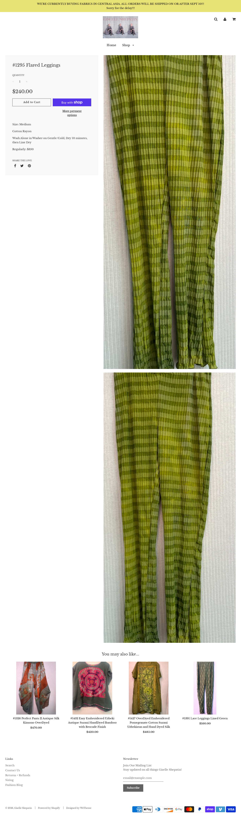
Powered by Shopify (49, 808)
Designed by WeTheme (78, 808)
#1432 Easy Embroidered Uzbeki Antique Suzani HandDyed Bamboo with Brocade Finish (92, 722)
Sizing (9, 780)
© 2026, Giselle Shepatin (18, 808)
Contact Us (12, 770)
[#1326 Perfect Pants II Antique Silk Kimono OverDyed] (36, 688)
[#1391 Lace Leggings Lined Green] (204, 688)
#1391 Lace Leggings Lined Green (205, 718)
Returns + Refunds (17, 775)
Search (9, 765)
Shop (126, 45)
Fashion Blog (14, 785)
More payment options (72, 112)
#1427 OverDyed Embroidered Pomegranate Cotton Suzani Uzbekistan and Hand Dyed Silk (148, 722)
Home (111, 45)
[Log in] (225, 19)
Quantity (18, 75)
